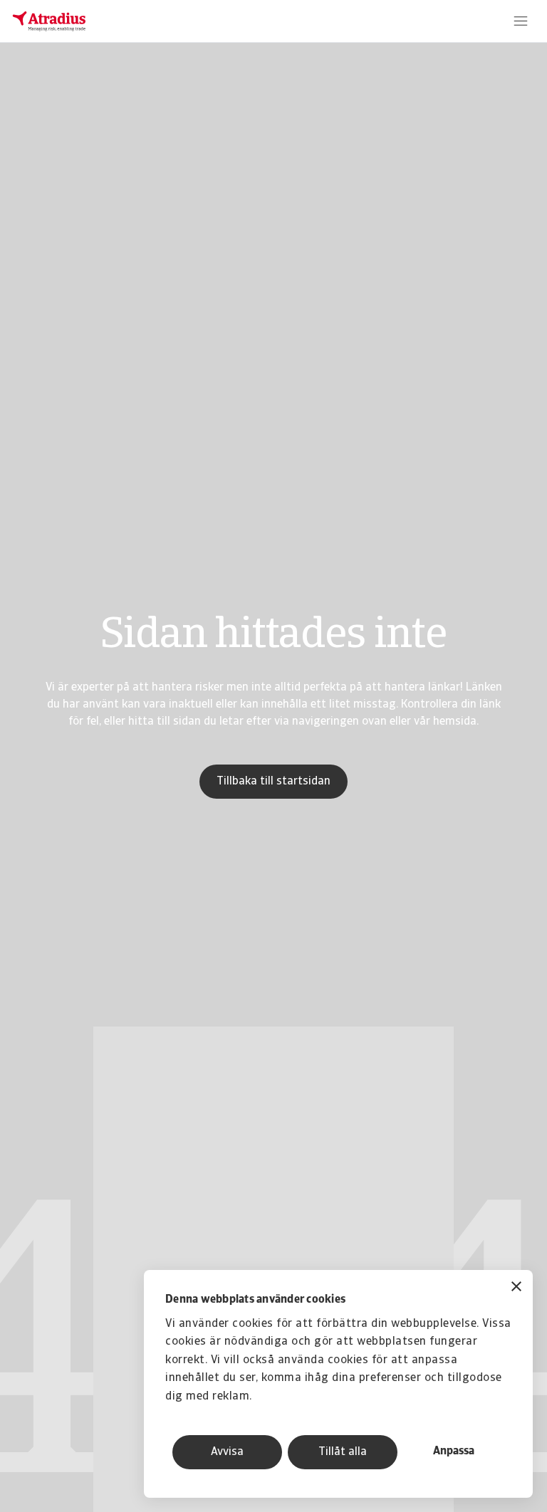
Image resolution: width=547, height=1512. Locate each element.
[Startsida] (49, 21)
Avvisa (227, 1452)
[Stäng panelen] (516, 1288)
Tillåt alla (342, 1452)
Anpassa (453, 1451)
